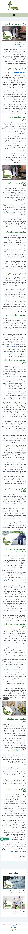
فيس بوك (12, 851)
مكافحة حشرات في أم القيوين (12, 346)
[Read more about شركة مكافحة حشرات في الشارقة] (14, 902)
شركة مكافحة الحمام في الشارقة (15, 750)
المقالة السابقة (14, 863)
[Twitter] (12, 930)
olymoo (14, 925)
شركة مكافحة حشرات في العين (19, 431)
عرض (17, 856)
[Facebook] (15, 930)
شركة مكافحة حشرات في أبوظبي (10, 257)
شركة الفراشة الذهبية (19, 72)
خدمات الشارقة (22, 892)
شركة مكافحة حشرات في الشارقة (12, 669)
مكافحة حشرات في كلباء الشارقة (16, 890)
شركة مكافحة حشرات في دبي (11, 518)
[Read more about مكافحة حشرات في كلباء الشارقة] (14, 882)
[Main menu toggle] (14, 15)
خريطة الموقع (14, 927)
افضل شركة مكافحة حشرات (11, 376)
